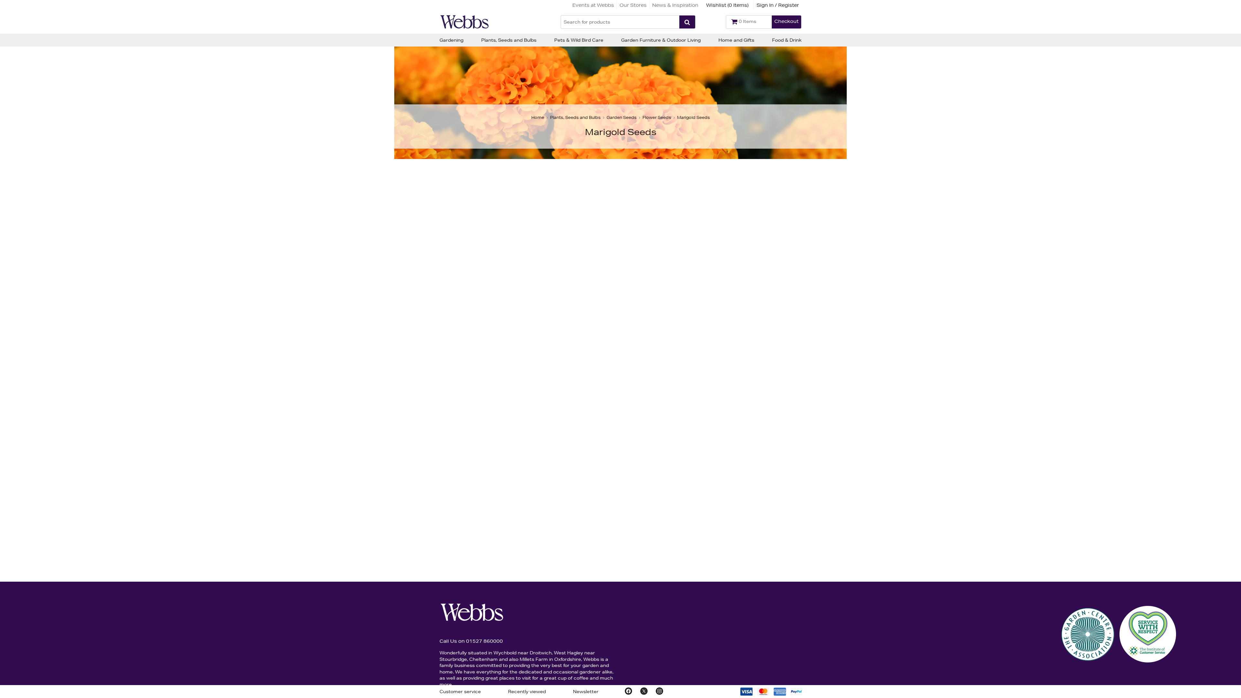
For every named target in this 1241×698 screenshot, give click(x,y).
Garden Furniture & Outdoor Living (661, 40)
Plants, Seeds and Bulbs (508, 40)
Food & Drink (786, 40)
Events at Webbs (593, 5)
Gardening (451, 40)
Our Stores (633, 5)
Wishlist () (727, 5)
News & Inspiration (675, 5)
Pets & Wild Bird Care (578, 40)
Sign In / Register (778, 5)
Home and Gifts (736, 40)
